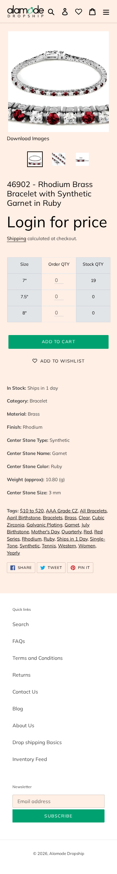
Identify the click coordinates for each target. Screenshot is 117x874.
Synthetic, (30, 546)
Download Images (28, 138)
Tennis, (49, 546)
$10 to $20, (32, 511)
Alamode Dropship (66, 853)
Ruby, (50, 539)
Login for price (57, 221)
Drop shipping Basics (37, 742)
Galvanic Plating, (45, 525)
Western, (67, 546)
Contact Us (25, 692)
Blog (17, 708)
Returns (21, 675)
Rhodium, (32, 539)
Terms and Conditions (37, 658)
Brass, (71, 518)
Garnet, (72, 525)
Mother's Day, (45, 532)
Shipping (16, 238)
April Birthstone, (24, 518)
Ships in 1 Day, (73, 539)
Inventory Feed (29, 759)
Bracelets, (53, 518)
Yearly (13, 553)
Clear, (85, 518)
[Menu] (106, 11)
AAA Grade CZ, (62, 511)
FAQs (18, 641)
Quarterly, (71, 532)
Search (20, 624)
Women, (87, 546)
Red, (88, 532)
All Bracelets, (94, 511)
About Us (23, 725)
